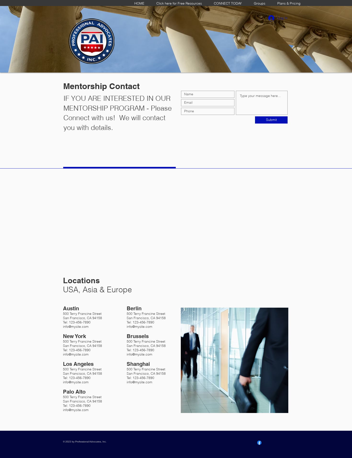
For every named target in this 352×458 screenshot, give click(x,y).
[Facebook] (259, 443)
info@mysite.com (76, 326)
